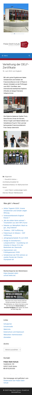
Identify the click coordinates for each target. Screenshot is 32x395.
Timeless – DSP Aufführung (13, 230)
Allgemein (8, 176)
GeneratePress (16, 392)
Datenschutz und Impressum (14, 332)
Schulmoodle (8, 326)
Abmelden (7, 337)
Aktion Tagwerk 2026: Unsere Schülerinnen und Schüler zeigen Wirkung (15, 210)
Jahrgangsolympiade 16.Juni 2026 (16, 238)
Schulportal (8, 324)
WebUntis (7, 329)
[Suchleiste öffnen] (29, 55)
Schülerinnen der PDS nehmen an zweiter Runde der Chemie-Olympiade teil (16, 257)
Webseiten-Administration (13, 335)
